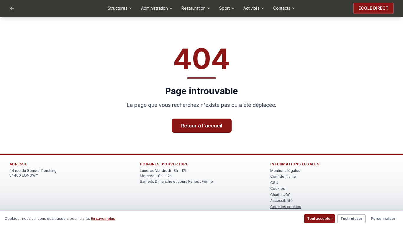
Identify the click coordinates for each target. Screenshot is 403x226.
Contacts (281, 8)
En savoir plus (103, 218)
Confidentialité (283, 176)
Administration (154, 8)
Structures (117, 8)
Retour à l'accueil (201, 126)
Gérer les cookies (285, 207)
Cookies (277, 188)
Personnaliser (383, 218)
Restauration (193, 8)
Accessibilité (281, 200)
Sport (224, 8)
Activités (251, 8)
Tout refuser (351, 218)
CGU (274, 182)
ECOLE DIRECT (373, 8)
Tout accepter (319, 218)
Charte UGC (280, 194)
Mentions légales (285, 170)
